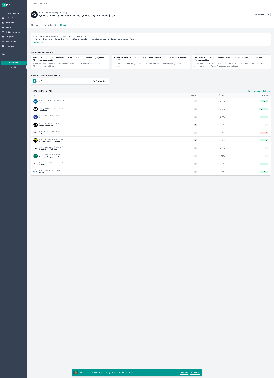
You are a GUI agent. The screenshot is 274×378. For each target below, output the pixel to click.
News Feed (10, 23)
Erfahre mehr (127, 372)
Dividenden (64, 25)
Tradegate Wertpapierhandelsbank (51, 157)
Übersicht (34, 25)
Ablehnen (184, 372)
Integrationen (10, 37)
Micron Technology (46, 125)
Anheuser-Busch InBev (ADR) (49, 141)
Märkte (8, 27)
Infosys (42, 172)
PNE (40, 102)
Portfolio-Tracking (12, 13)
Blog (3, 54)
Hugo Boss (43, 110)
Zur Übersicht (38, 42)
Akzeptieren (195, 372)
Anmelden (13, 67)
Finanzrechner (11, 41)
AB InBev (42, 165)
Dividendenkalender (13, 32)
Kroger (41, 118)
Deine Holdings (49, 25)
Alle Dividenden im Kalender (259, 91)
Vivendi (42, 133)
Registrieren (13, 62)
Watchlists (10, 18)
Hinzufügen (262, 14)
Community (10, 46)
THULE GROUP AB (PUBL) (48, 149)
